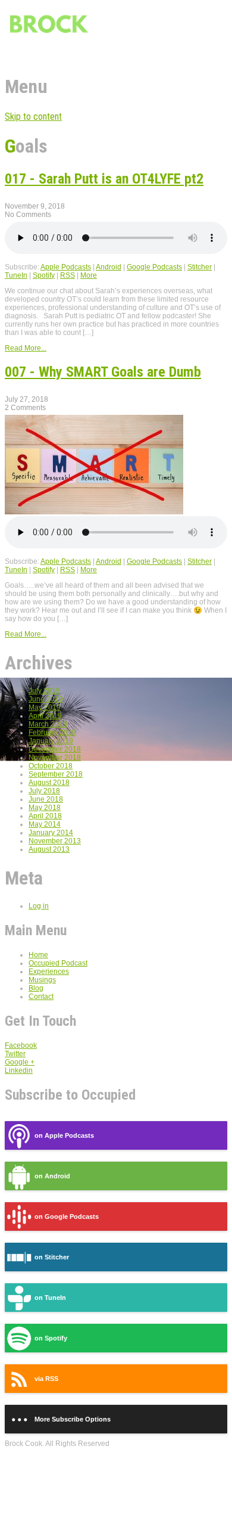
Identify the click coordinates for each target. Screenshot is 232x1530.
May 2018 (45, 807)
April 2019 (45, 716)
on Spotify (51, 1338)
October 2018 (51, 766)
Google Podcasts (154, 267)
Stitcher (199, 267)
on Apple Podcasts (64, 1135)
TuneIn (16, 275)
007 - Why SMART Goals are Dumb (103, 372)
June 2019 (46, 699)
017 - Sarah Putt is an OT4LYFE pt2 (104, 178)
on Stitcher (52, 1257)
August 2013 (49, 849)
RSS (67, 275)
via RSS (46, 1378)
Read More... (25, 348)
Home (38, 955)
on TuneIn (50, 1297)
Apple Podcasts (65, 267)
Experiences (49, 971)
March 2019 (48, 724)
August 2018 (49, 782)
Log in (39, 906)
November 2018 (55, 757)
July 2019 (44, 691)
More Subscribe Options (73, 1419)
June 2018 (46, 799)
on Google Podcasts (67, 1216)
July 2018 (44, 791)
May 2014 (45, 824)
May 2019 (45, 707)
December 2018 (55, 749)
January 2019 (51, 741)
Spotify (44, 275)
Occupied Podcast (58, 963)
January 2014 (51, 832)
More (88, 275)
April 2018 (45, 816)
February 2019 (52, 732)
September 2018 (56, 774)
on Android (52, 1176)
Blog (36, 988)
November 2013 (55, 841)
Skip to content (33, 116)
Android (108, 267)
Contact (41, 996)
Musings (42, 980)
